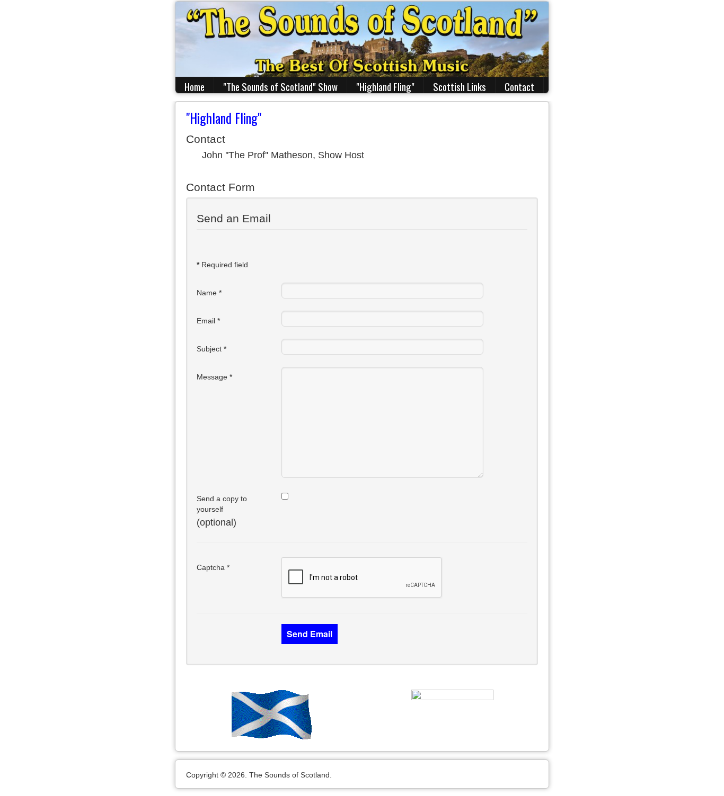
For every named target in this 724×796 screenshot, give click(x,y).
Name (209, 292)
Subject (211, 349)
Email (208, 320)
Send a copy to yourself (222, 503)
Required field (222, 264)
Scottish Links (459, 86)
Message (214, 377)
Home (194, 86)
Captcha (213, 567)
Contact (519, 86)
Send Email (309, 634)
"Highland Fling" (385, 86)
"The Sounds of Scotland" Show (280, 86)
